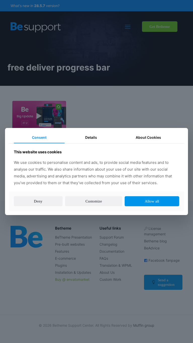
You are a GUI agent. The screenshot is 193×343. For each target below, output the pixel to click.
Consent (39, 133)
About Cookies (148, 133)
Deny (37, 204)
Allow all (152, 204)
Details (90, 133)
